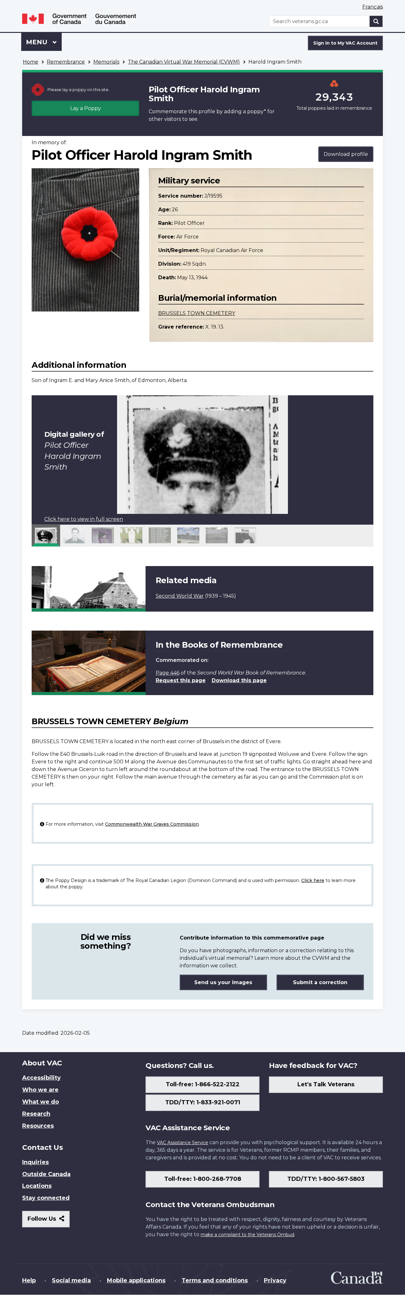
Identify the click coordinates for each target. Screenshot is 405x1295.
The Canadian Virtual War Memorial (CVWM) (184, 62)
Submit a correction (320, 982)
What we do (40, 1101)
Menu (37, 42)
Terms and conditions (215, 1280)
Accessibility (41, 1077)
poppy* (256, 111)
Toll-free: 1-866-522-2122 (203, 1084)
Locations (37, 1185)
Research (36, 1113)
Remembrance (66, 62)
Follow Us (49, 1221)
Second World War (180, 596)
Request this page (181, 680)
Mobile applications (136, 1280)
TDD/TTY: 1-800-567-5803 (325, 1178)
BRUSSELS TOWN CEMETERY (196, 313)
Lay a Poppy (85, 108)
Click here (312, 880)
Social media (71, 1280)
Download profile (346, 154)
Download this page (239, 680)
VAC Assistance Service (182, 1142)
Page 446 (167, 673)
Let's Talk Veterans (325, 1084)
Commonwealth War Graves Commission (152, 824)
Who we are (40, 1089)
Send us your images (223, 982)
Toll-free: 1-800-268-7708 (202, 1178)
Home (30, 62)
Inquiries (35, 1162)
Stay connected (46, 1197)
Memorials (106, 62)
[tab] (46, 535)
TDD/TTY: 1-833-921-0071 (202, 1102)
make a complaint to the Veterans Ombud (247, 1234)
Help (29, 1280)
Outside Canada (46, 1174)
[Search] (376, 21)
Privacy (275, 1280)
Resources (38, 1125)
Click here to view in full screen (83, 519)
